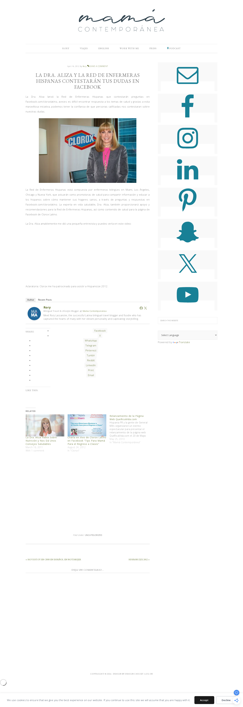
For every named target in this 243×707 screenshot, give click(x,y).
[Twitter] (145, 308)
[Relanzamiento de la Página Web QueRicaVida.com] (131, 429)
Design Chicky (134, 674)
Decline (226, 700)
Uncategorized (93, 535)
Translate (184, 342)
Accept (204, 700)
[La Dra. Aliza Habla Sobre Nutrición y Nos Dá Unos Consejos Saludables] (45, 425)
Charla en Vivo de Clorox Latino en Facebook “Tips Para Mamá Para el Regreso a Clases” (87, 441)
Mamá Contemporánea (121, 20)
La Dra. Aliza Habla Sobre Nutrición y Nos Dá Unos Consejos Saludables (41, 441)
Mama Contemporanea (94, 310)
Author (30, 300)
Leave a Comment (98, 66)
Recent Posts (45, 300)
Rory (47, 307)
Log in (148, 674)
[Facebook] (141, 308)
